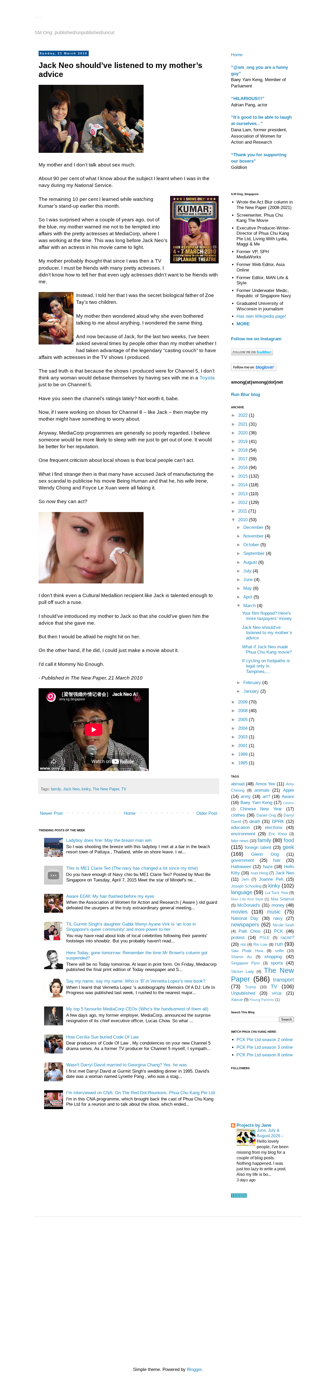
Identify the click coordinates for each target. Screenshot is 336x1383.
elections (273, 827)
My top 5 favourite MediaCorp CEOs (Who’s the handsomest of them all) (137, 1008)
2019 (243, 441)
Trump (250, 987)
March (250, 605)
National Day (244, 918)
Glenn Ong (265, 854)
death (254, 821)
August (250, 562)
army (246, 796)
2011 (243, 511)
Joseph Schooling (246, 886)
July (248, 570)
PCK (278, 931)
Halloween (241, 866)
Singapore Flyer (245, 963)
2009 (243, 702)
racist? (287, 937)
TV (123, 789)
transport (283, 980)
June (248, 579)
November (254, 536)
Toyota (207, 377)
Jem (245, 879)
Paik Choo (250, 931)
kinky (86, 789)
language (241, 892)
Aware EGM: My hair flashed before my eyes (110, 896)
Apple (288, 790)
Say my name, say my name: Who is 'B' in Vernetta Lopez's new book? (135, 981)
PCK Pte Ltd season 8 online (265, 1054)
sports (277, 963)
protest (238, 937)
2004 (243, 728)
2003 (243, 736)
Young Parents (262, 1000)
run (279, 944)
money (278, 905)
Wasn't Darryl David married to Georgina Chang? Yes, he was (126, 1064)
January (251, 691)
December (254, 527)
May (248, 588)
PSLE (265, 937)
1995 (243, 762)
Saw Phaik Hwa (247, 950)
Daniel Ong (266, 815)
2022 (243, 415)
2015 (243, 476)
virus (277, 993)
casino (288, 803)
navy (278, 918)
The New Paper (106, 789)
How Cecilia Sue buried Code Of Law (102, 1037)
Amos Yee (265, 783)
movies (239, 912)
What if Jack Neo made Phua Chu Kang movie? (267, 649)
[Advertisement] (169, 1257)
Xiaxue (237, 999)
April (248, 596)
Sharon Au (241, 956)
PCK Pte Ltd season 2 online (265, 1039)
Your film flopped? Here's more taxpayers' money (267, 616)
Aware (288, 796)
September (254, 553)
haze (267, 866)
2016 (243, 467)
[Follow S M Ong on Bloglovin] (253, 369)
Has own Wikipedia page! (261, 316)
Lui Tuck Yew (276, 892)
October (251, 544)
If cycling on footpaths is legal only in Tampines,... (266, 666)
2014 (243, 484)
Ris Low (260, 944)
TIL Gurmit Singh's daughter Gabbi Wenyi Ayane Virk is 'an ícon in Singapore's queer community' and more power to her (131, 927)
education (240, 827)
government (242, 860)
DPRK (278, 821)
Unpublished (243, 993)
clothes (238, 815)
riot (243, 944)
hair (277, 860)
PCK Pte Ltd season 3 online (265, 1047)
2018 (243, 450)
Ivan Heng (259, 873)
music (274, 912)
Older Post (206, 813)
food (289, 840)
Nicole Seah (283, 925)
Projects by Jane (254, 1125)
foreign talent (258, 847)
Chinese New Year (261, 808)
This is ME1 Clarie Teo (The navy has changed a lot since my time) (132, 868)
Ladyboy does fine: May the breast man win (108, 840)
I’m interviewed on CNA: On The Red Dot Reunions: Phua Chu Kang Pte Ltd (140, 1092)
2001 (243, 745)
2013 (243, 493)
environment (243, 833)
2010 (243, 519)
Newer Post (51, 813)
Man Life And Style (247, 899)
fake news (240, 840)
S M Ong (38, 17)
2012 (243, 502)
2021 (243, 424)
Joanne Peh (271, 879)
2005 (243, 719)
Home (129, 813)
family (56, 789)
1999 (243, 754)
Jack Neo (71, 789)
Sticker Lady (242, 971)
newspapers (245, 924)
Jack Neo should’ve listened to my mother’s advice (267, 633)
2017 (243, 458)
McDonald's (248, 905)
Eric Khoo (278, 834)
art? (266, 796)
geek (288, 847)
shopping (273, 956)
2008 (243, 710)
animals (262, 790)
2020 (243, 432)
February (252, 682)
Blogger (194, 1369)
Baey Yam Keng (256, 802)
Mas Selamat (282, 899)
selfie (279, 950)
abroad (237, 783)
